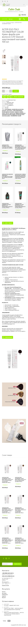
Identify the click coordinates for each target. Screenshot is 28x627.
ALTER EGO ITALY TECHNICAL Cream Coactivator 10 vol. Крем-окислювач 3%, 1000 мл (7, 147)
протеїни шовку (6, 115)
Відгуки (4, 597)
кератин (4, 110)
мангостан (12, 113)
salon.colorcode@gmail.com (8, 575)
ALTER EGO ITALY (20, 114)
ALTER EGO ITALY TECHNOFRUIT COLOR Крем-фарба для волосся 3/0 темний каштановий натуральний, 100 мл (20, 147)
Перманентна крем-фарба (8, 114)
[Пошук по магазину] (24, 19)
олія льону (9, 110)
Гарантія (4, 596)
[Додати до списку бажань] (6, 96)
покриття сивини (19, 111)
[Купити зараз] (3, 96)
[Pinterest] (9, 558)
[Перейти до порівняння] (9, 96)
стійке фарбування (17, 110)
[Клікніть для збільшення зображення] (14, 358)
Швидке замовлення (18, 96)
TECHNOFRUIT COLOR (16, 115)
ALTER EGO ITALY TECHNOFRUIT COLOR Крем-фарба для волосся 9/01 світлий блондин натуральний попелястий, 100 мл (7, 480)
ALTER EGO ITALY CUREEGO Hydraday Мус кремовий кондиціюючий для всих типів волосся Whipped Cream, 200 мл (20, 176)
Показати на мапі (5, 585)
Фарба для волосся (20, 113)
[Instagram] (6, 558)
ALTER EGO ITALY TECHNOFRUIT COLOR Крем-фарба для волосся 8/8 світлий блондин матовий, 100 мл (20, 479)
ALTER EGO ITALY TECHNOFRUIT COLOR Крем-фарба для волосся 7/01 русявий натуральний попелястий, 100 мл (20, 510)
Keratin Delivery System (8, 111)
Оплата (3, 591)
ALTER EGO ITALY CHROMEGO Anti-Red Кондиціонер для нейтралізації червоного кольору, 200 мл (20, 205)
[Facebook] (3, 558)
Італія (3, 113)
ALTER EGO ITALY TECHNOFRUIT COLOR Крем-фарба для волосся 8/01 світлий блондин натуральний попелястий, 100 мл (7, 510)
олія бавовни (8, 109)
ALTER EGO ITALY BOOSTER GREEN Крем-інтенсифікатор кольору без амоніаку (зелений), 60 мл (7, 176)
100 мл (7, 113)
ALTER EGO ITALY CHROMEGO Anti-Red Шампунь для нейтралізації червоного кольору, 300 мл (7, 205)
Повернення (5, 594)
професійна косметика (17, 109)
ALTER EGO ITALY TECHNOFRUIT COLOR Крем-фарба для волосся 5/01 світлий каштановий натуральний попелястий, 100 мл (20, 540)
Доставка (4, 593)
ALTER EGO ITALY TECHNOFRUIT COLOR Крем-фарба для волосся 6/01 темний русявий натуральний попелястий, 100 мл (7, 540)
